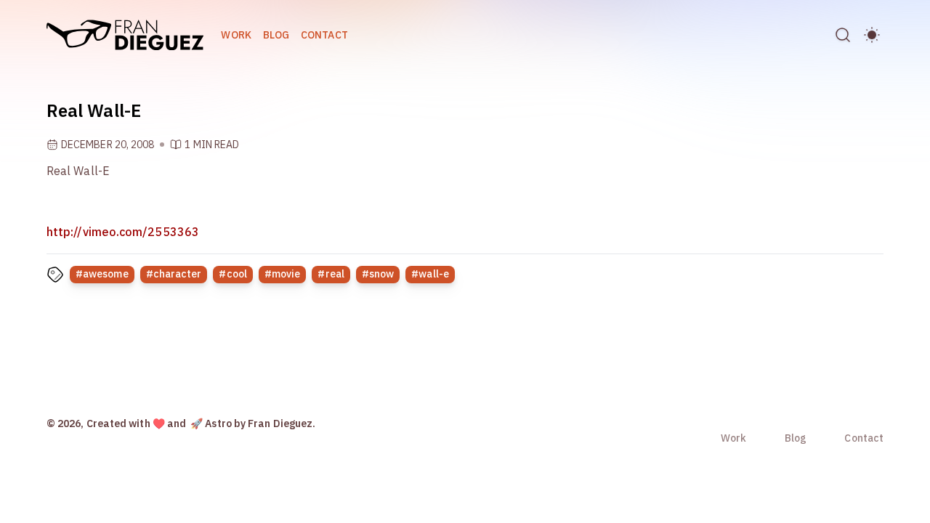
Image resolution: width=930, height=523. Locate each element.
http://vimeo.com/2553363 (122, 231)
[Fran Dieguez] (124, 35)
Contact (324, 34)
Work (236, 34)
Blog (276, 34)
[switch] (872, 34)
